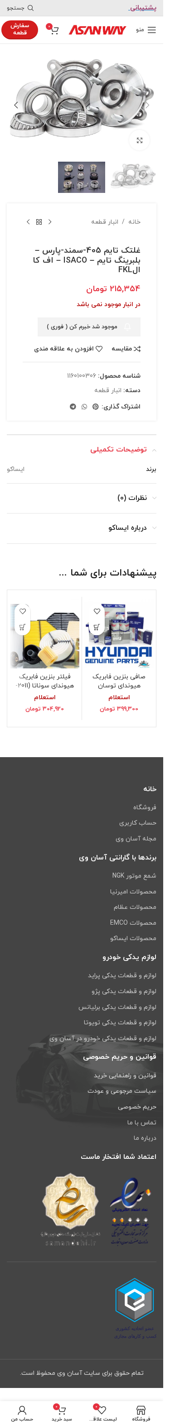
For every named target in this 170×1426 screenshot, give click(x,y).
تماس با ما (141, 1123)
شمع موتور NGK (134, 876)
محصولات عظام (135, 907)
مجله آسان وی (136, 839)
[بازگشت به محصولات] (39, 216)
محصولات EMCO (133, 923)
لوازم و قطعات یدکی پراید (122, 975)
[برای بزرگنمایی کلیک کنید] (139, 135)
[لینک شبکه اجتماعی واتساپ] (84, 401)
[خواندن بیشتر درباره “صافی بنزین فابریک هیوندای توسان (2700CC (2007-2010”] (97, 621)
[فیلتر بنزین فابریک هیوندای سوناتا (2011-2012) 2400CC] (44, 628)
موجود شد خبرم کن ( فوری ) (82, 321)
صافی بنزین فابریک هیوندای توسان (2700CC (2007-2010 (119, 680)
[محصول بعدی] (28, 216)
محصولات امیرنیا (133, 892)
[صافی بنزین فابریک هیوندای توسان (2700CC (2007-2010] (119, 628)
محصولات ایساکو (133, 938)
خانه (134, 216)
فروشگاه (144, 807)
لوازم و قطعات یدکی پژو (124, 991)
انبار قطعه (104, 216)
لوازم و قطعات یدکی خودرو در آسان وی (102, 1038)
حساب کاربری (137, 823)
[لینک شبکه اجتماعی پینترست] (96, 401)
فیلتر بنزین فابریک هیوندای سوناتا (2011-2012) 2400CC (44, 680)
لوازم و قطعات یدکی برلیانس (117, 1007)
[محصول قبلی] (49, 216)
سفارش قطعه (19, 29)
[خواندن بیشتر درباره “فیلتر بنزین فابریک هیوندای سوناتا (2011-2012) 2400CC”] (22, 621)
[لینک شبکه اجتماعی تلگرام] (73, 401)
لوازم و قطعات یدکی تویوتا (120, 1022)
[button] (147, 103)
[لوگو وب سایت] (97, 29)
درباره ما (145, 1138)
